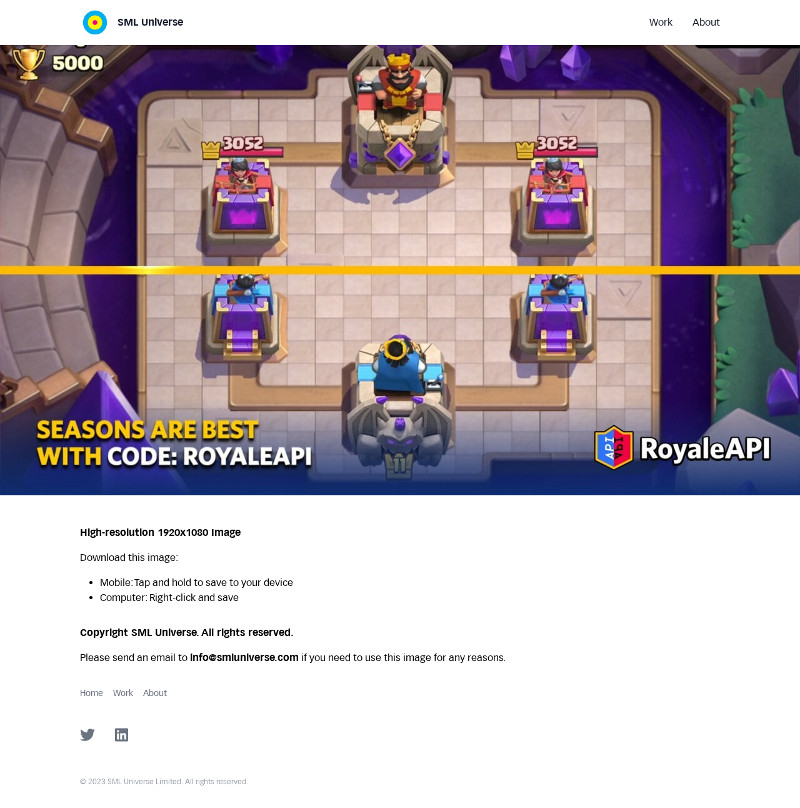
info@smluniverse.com (244, 658)
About (155, 693)
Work (123, 693)
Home (91, 693)
